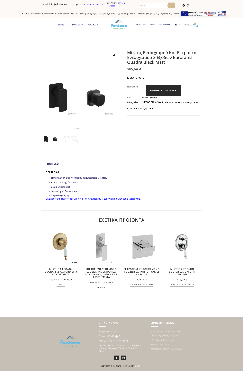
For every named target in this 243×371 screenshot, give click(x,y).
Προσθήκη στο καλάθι (163, 90)
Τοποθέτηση (57, 191)
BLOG (152, 25)
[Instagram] (187, 5)
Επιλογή (61, 285)
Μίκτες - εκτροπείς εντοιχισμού (181, 102)
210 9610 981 (98, 4)
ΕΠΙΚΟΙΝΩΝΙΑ (164, 25)
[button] (113, 55)
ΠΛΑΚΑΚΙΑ (75, 25)
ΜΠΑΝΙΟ (60, 25)
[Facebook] (183, 5)
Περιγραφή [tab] (53, 163)
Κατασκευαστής (59, 182)
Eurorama (139, 108)
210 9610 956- (85, 4)
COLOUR (159, 102)
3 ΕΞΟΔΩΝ (148, 102)
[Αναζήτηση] (171, 5)
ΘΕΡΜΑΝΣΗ (141, 25)
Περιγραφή (56, 178)
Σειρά (54, 187)
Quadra (149, 108)
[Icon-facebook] (116, 358)
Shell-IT (139, 366)
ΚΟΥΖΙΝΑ (92, 25)
